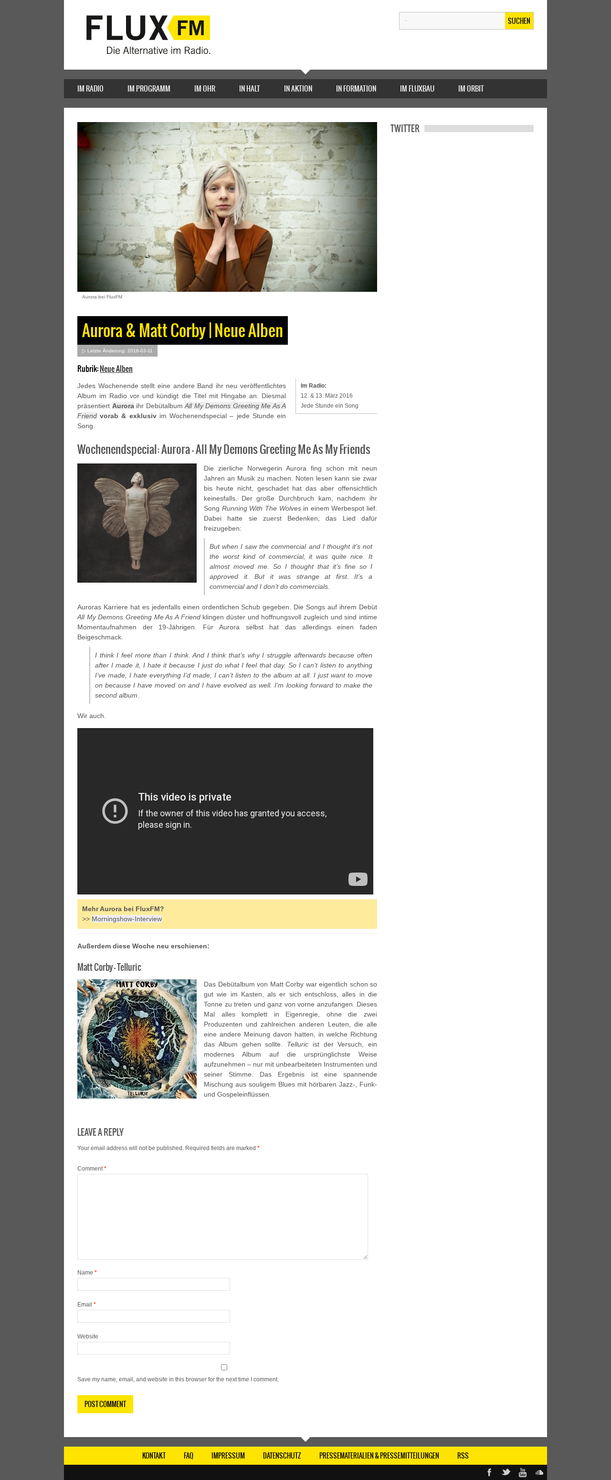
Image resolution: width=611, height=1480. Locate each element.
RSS (463, 1455)
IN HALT (249, 88)
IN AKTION (298, 88)
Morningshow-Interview (127, 919)
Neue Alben (116, 368)
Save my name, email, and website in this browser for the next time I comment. (178, 1379)
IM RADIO (90, 88)
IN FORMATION (356, 88)
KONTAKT (154, 1455)
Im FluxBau (417, 88)
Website (87, 1336)
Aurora (123, 406)
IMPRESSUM (228, 1455)
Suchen (519, 21)
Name (87, 1272)
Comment (91, 1168)
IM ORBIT (471, 88)
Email (86, 1304)
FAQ (188, 1455)
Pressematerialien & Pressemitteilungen (379, 1455)
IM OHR (204, 88)
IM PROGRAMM (148, 88)
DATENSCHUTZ (282, 1455)
